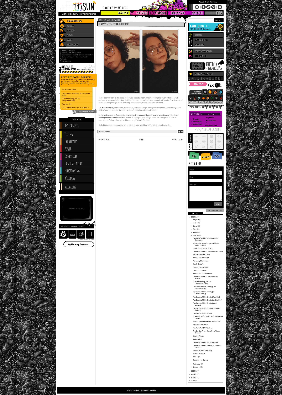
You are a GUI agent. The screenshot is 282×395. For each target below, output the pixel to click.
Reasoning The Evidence (202, 273)
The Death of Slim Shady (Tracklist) (206, 297)
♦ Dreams (195, 119)
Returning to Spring (200, 360)
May (195, 229)
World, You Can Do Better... (203, 248)
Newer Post (104, 140)
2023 (193, 377)
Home (141, 140)
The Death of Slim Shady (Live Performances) (204, 287)
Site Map (213, 2)
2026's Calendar (199, 354)
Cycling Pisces (198, 336)
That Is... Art (66, 104)
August (196, 220)
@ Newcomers (65, 61)
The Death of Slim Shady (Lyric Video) (207, 300)
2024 (193, 374)
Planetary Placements (201, 261)
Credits (153, 390)
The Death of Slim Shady (202, 313)
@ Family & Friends (67, 50)
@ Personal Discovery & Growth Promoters (76, 55)
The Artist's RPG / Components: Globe (208, 251)
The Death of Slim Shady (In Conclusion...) (203, 293)
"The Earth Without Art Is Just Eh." (75, 108)
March (195, 235)
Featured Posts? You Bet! (76, 77)
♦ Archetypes (211, 120)
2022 (193, 380)
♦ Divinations (196, 124)
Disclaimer (145, 390)
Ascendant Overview (201, 258)
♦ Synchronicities (211, 124)
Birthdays (196, 357)
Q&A (207, 2)
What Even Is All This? (201, 254)
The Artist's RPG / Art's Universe (205, 342)
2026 (193, 217)
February (196, 364)
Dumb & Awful (198, 264)
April (195, 232)
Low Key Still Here (200, 270)
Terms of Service (132, 390)
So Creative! (197, 339)
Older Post (177, 140)
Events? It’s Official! (200, 325)
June (195, 226)
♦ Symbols (210, 118)
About (201, 2)
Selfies (107, 131)
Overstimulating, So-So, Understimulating (202, 282)
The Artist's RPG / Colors (202, 328)
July (195, 223)
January (196, 367)
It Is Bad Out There (69, 89)
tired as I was (107, 108)
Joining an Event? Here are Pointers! (207, 321)
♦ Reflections (196, 122)
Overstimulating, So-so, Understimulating (71, 99)
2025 (193, 371)
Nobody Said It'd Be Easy (202, 350)
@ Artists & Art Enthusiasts (70, 52)
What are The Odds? (201, 267)
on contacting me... (215, 210)
